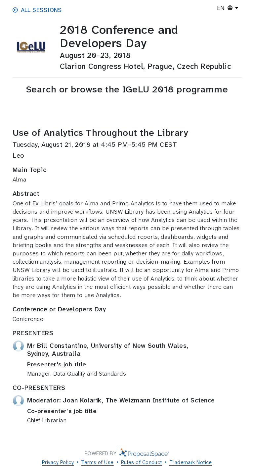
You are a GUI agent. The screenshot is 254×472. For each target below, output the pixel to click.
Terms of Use (97, 462)
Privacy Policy (58, 462)
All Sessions (41, 10)
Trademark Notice (190, 462)
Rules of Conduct (141, 462)
